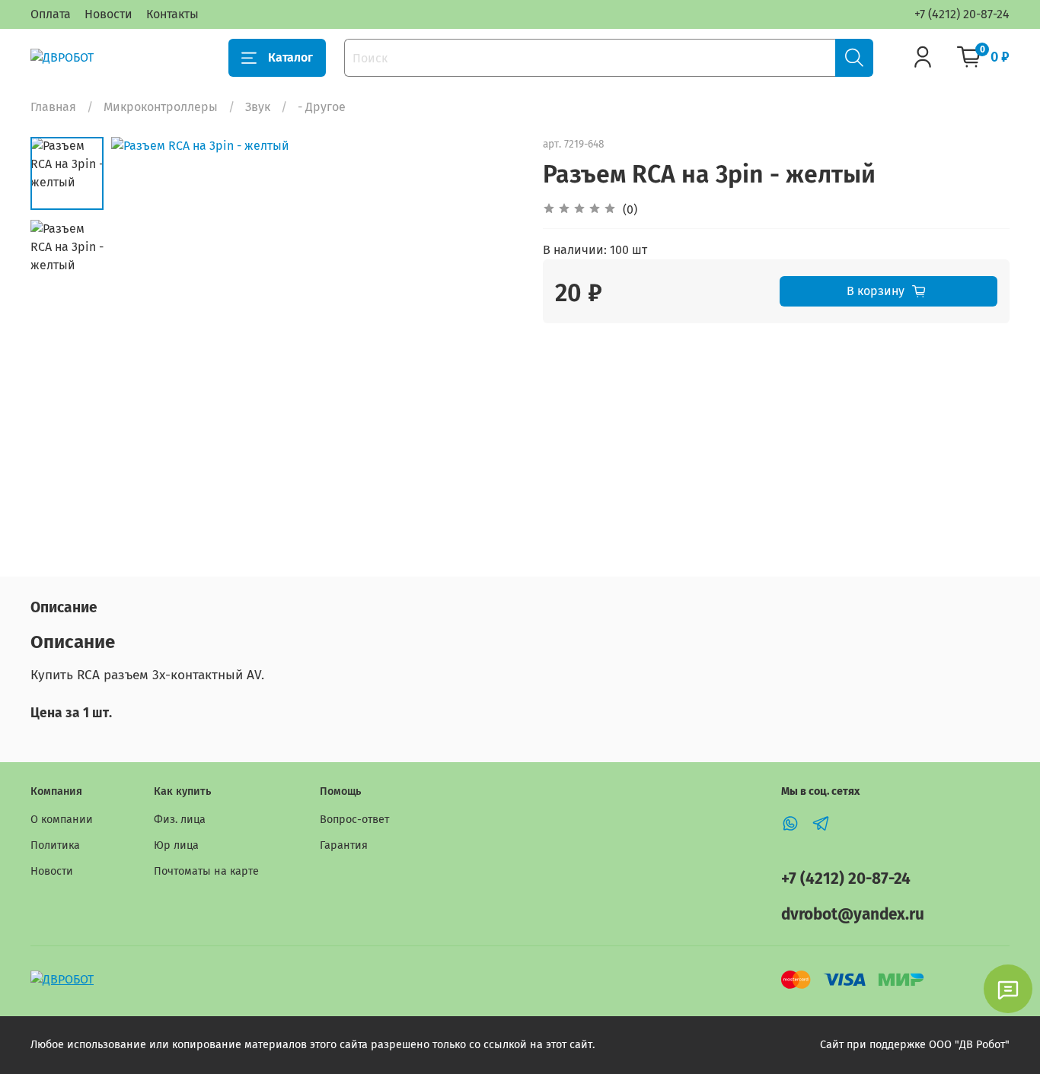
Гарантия (344, 845)
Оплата (50, 14)
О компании (61, 819)
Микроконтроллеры (161, 107)
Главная (53, 107)
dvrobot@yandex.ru (852, 914)
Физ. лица (180, 819)
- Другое (322, 107)
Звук (257, 107)
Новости (108, 14)
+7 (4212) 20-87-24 (962, 14)
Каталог (290, 57)
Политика (55, 845)
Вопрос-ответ (354, 819)
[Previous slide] (141, 341)
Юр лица (176, 845)
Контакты (172, 14)
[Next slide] (489, 341)
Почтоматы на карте (206, 871)
